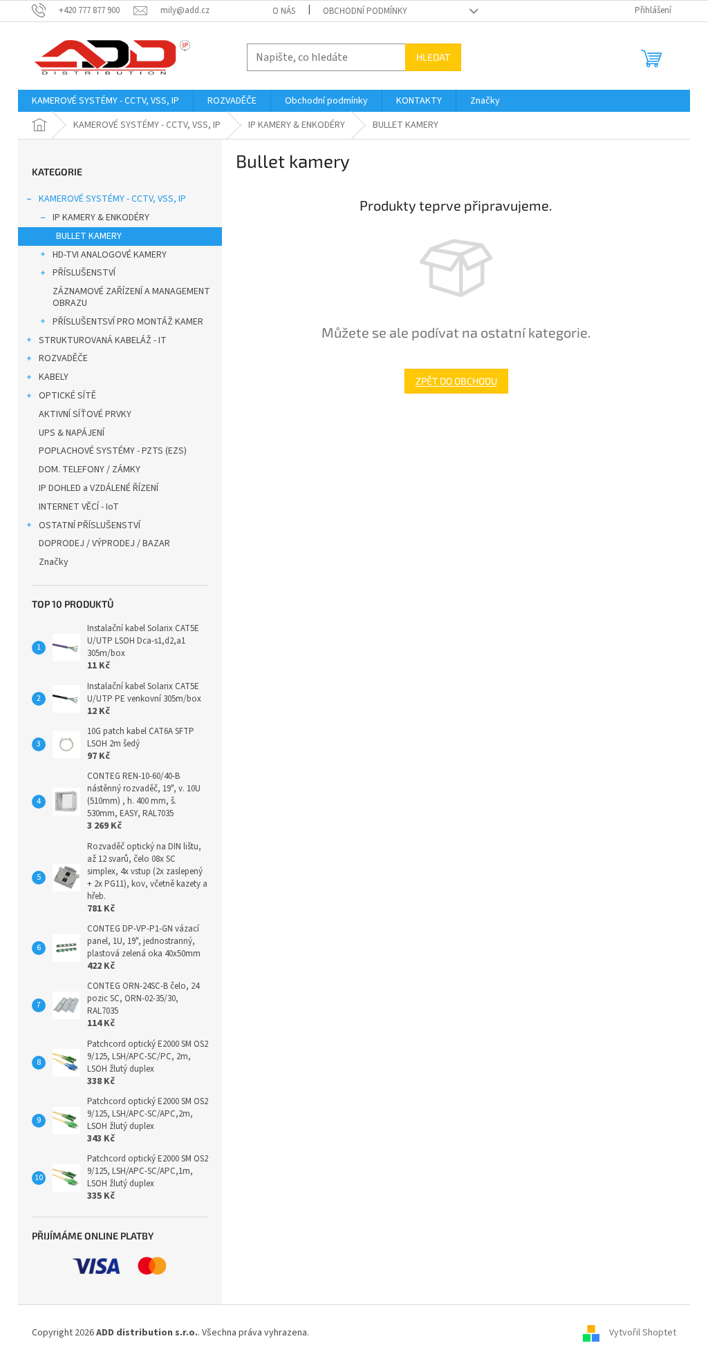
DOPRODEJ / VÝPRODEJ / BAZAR (104, 543)
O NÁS (283, 11)
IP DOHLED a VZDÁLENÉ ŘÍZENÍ (98, 488)
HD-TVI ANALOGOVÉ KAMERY (110, 255)
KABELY (53, 377)
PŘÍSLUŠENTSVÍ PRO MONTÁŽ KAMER (128, 322)
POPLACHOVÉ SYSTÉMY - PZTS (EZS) (113, 451)
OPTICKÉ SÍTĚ (67, 396)
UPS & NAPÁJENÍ (71, 433)
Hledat (433, 57)
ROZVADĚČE (63, 358)
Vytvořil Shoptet (642, 1333)
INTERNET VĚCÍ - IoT (79, 507)
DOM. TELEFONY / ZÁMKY (89, 469)
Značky (53, 562)
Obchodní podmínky (365, 11)
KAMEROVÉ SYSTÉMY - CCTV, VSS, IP (112, 199)
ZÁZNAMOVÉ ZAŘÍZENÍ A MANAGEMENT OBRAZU (131, 297)
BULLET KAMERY (89, 236)
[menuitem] (105, 101)
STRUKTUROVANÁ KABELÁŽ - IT (103, 340)
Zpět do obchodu (456, 381)
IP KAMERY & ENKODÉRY (101, 217)
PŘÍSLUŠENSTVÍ (84, 273)
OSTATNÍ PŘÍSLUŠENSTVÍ (89, 525)
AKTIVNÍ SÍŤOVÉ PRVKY (85, 414)
